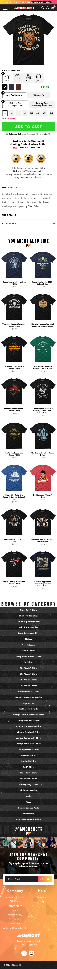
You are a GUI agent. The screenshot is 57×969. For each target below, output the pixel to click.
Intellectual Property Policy (15, 928)
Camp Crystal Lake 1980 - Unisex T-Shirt (42, 284)
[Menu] (5, 7)
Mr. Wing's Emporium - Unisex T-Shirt (14, 455)
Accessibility (15, 919)
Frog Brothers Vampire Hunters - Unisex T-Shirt (42, 368)
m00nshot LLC (16, 965)
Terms (15, 910)
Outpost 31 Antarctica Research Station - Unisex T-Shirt (14, 498)
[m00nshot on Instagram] (5, 842)
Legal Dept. (15, 923)
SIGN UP (44, 879)
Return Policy (15, 905)
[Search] (42, 7)
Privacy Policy (15, 914)
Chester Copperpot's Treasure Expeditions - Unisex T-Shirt (43, 584)
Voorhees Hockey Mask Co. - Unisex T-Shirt (14, 326)
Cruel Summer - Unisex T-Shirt (43, 497)
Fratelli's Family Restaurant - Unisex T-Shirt (14, 583)
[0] (52, 8)
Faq (42, 901)
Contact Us (41, 896)
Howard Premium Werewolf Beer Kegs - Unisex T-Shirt (42, 326)
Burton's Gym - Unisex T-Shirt (14, 541)
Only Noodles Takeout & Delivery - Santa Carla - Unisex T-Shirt (43, 411)
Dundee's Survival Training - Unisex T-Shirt (42, 541)
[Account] (47, 10)
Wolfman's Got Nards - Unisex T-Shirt (14, 368)
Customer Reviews (15, 896)
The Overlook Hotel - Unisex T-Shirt (42, 455)
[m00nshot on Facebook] (24, 953)
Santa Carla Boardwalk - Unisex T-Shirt (14, 410)
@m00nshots (28, 829)
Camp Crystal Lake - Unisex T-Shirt (14, 284)
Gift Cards (15, 901)
